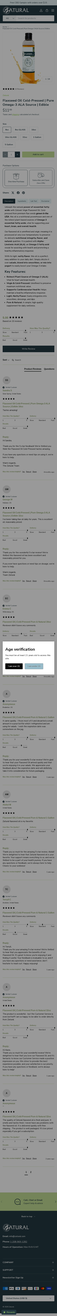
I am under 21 (34, 666)
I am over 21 (14, 666)
